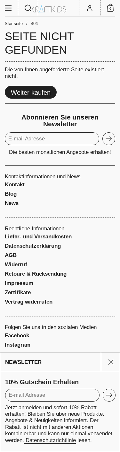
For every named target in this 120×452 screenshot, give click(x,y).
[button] (28, 8)
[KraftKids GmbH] (59, 8)
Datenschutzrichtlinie (50, 440)
